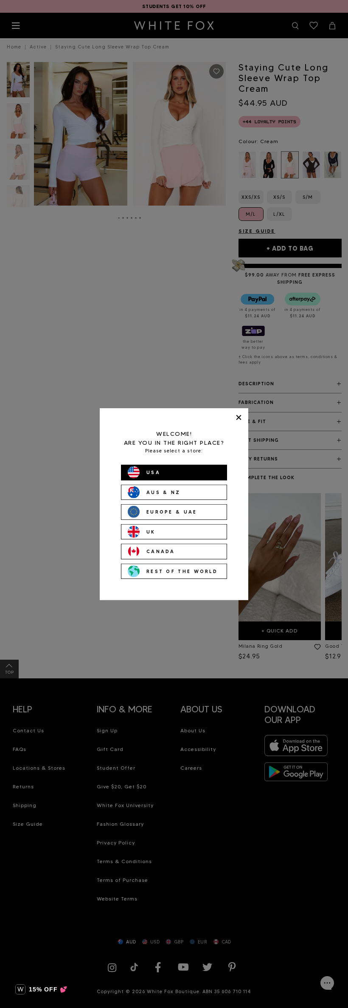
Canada (160, 551)
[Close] (238, 417)
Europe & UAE (171, 512)
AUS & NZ (163, 492)
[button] (41, 989)
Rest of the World (182, 571)
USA (153, 472)
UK (151, 531)
